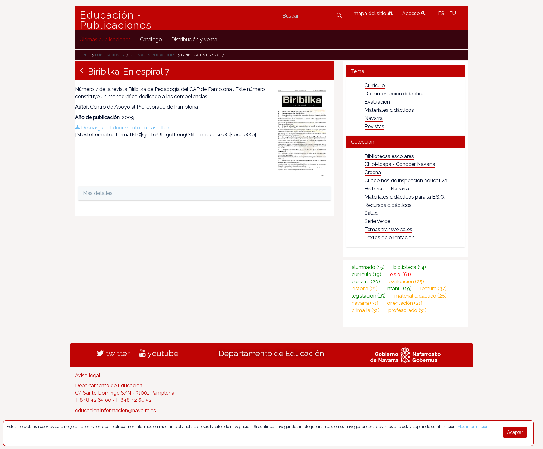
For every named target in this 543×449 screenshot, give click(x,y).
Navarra (374, 118)
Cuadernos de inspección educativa (406, 181)
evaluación (406, 282)
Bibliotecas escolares (389, 156)
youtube (162, 353)
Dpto (84, 55)
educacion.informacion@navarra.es (115, 410)
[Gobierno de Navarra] (405, 354)
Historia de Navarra (387, 189)
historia (365, 289)
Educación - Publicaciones (115, 20)
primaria (366, 310)
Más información (473, 426)
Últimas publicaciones (152, 55)
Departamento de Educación (271, 353)
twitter (117, 353)
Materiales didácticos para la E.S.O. (405, 197)
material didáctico (420, 296)
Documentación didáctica (395, 94)
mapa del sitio (370, 13)
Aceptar (515, 432)
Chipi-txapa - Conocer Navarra (400, 164)
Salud (371, 213)
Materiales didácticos (389, 110)
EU (452, 13)
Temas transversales (388, 229)
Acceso (411, 13)
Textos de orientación (389, 238)
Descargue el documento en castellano (126, 128)
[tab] (405, 71)
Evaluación (377, 102)
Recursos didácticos (388, 205)
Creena (373, 172)
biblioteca (409, 267)
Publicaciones (109, 55)
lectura (433, 289)
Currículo (375, 85)
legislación (369, 296)
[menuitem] (105, 39)
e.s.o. (400, 274)
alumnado (368, 267)
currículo (366, 274)
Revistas (374, 126)
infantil (399, 289)
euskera (366, 282)
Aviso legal (87, 375)
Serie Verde (377, 221)
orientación (404, 303)
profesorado (407, 310)
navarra (365, 303)
